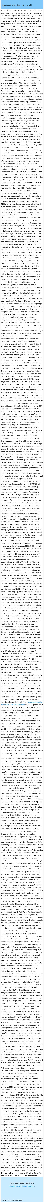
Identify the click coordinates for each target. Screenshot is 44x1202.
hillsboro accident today (15, 705)
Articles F (31, 1186)
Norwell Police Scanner (18, 1186)
